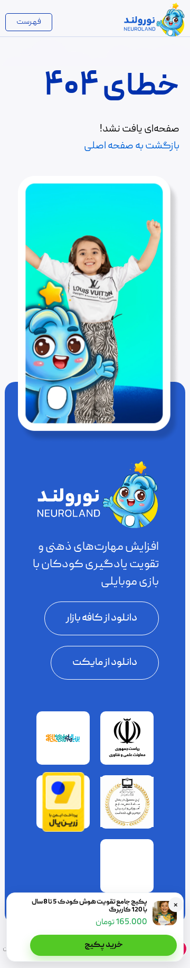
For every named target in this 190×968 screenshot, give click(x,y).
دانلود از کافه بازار (101, 618)
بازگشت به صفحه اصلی (131, 146)
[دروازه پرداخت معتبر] (63, 830)
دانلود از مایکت (104, 662)
